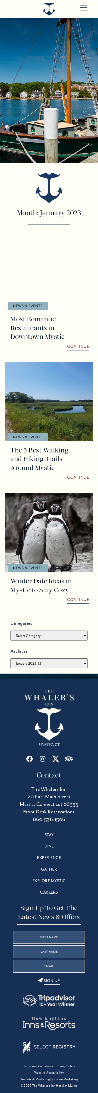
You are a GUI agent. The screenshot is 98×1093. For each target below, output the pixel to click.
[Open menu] (84, 8)
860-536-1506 (49, 819)
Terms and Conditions (38, 1066)
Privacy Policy (65, 1066)
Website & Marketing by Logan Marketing (49, 1079)
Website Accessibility (49, 1072)
